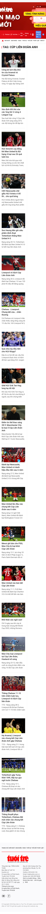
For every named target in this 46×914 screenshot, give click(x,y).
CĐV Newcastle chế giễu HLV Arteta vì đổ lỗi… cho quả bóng (11, 194)
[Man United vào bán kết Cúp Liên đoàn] (13, 573)
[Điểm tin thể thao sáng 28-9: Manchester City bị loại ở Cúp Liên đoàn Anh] (13, 412)
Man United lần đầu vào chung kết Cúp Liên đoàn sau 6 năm (12, 507)
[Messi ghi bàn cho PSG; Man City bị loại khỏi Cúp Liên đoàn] (13, 533)
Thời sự (24, 40)
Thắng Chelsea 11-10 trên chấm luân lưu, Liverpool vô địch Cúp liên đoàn (11, 697)
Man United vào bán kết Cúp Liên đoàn (12, 584)
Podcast (7, 34)
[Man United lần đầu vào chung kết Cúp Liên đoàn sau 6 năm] (13, 494)
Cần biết (21, 34)
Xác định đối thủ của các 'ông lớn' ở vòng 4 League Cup (11, 112)
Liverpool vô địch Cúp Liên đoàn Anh (11, 274)
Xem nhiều (14, 40)
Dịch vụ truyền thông (29, 878)
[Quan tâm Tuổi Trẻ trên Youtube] (3, 896)
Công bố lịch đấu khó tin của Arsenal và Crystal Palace (11, 72)
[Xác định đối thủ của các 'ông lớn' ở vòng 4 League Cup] (13, 99)
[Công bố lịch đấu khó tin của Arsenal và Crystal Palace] (13, 60)
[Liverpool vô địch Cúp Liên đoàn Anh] (13, 262)
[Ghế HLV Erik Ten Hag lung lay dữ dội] (13, 376)
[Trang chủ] (3, 41)
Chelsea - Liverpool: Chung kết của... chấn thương (11, 312)
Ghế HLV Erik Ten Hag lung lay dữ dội (11, 386)
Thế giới (30, 40)
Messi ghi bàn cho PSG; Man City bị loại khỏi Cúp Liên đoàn (12, 546)
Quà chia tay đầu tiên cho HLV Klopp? (11, 350)
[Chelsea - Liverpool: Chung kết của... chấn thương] (13, 299)
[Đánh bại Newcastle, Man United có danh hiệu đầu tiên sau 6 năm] (13, 455)
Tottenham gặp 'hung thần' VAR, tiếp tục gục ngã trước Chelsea (12, 778)
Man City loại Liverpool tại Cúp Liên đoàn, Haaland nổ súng (12, 656)
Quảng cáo (26, 34)
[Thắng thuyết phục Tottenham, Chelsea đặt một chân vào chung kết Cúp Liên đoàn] (13, 804)
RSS (26, 882)
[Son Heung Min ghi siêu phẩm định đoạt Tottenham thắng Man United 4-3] (13, 220)
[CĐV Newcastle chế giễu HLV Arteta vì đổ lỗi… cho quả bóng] (13, 181)
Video (19, 40)
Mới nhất (7, 40)
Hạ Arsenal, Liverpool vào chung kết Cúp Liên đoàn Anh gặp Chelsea (12, 738)
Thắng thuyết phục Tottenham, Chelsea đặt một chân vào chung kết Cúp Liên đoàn (12, 818)
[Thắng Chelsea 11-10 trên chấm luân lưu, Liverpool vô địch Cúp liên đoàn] (13, 683)
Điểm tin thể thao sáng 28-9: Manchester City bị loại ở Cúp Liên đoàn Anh (12, 426)
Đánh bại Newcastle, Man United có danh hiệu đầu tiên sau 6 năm (12, 467)
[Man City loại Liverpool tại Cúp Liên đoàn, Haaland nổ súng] (13, 644)
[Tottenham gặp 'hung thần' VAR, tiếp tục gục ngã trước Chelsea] (13, 765)
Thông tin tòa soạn (8, 886)
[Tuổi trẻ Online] (18, 859)
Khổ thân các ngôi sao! (12, 620)
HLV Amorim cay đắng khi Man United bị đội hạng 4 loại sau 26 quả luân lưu (12, 153)
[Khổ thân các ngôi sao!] (13, 610)
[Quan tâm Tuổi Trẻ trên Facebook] (9, 896)
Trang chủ (5, 848)
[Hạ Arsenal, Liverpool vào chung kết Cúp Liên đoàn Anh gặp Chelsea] (13, 725)
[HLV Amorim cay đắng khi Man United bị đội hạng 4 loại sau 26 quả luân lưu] (13, 139)
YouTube (15, 34)
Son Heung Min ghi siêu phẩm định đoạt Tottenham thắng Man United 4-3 (12, 234)
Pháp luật (36, 40)
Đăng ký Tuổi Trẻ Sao (38, 34)
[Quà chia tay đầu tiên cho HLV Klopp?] (13, 339)
